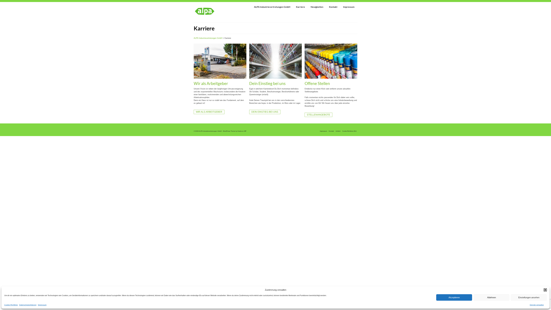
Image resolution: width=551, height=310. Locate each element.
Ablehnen (491, 297)
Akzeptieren (454, 297)
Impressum (42, 305)
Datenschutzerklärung (27, 305)
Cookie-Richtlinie (11, 305)
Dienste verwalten (537, 305)
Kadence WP (242, 131)
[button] (545, 289)
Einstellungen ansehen (528, 297)
